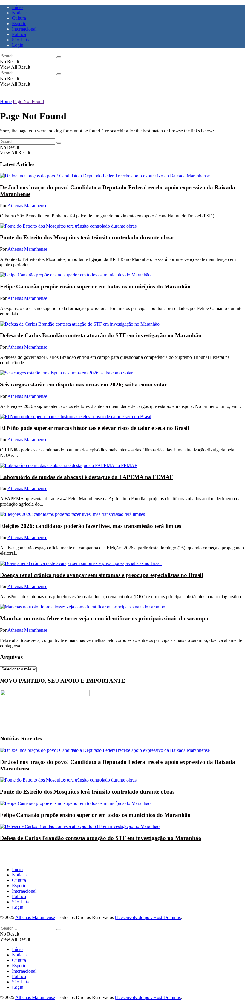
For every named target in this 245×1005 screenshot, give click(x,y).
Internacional (24, 28)
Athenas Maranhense (27, 205)
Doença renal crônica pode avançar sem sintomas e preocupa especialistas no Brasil (101, 575)
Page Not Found (28, 101)
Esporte (19, 23)
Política (19, 34)
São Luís (20, 39)
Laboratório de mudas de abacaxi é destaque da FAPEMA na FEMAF (86, 477)
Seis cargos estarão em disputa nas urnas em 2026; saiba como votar (83, 384)
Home (6, 101)
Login (17, 45)
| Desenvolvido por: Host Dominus (148, 917)
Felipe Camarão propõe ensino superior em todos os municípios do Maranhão (95, 286)
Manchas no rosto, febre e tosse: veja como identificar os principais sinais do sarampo (104, 618)
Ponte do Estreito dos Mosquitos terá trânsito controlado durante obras (87, 237)
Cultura (19, 18)
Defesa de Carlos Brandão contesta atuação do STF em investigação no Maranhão (100, 335)
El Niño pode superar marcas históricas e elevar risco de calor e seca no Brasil (94, 428)
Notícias (19, 12)
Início (17, 7)
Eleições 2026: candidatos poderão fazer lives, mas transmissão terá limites (90, 526)
